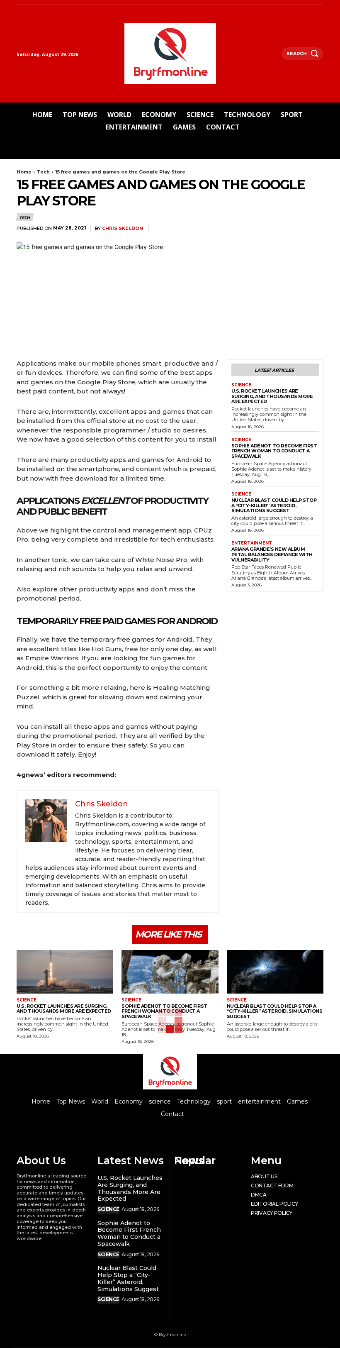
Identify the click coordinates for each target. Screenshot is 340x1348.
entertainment (251, 543)
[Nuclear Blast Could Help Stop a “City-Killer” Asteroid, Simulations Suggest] (275, 972)
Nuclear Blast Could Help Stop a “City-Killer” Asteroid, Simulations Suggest (274, 505)
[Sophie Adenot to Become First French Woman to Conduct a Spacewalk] (169, 972)
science (241, 385)
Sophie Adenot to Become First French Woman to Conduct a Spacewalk (274, 451)
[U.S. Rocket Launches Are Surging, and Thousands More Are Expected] (65, 972)
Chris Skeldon (122, 228)
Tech (43, 172)
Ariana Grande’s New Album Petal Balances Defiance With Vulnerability (272, 554)
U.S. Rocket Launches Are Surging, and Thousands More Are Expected (272, 396)
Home (24, 172)
